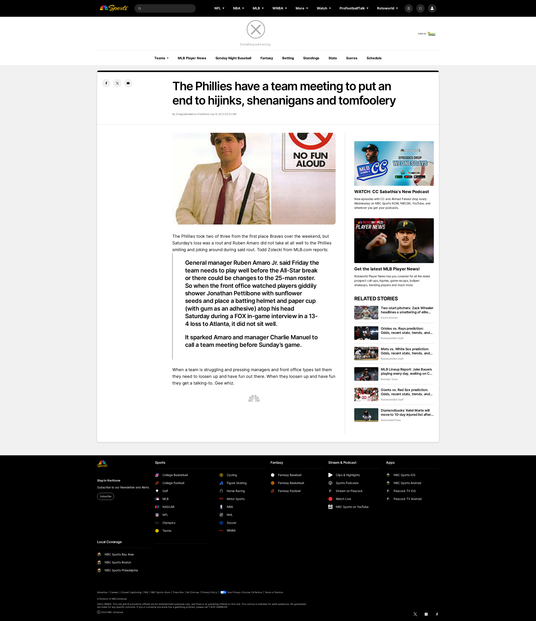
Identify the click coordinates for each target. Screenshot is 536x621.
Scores (351, 58)
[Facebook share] (106, 83)
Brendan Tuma (389, 379)
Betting (288, 58)
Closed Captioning (131, 592)
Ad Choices (192, 592)
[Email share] (128, 83)
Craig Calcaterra (186, 114)
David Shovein (389, 317)
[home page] (114, 8)
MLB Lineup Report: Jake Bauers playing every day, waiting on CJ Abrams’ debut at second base (406, 371)
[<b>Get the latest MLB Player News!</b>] (394, 240)
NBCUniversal (119, 598)
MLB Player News (192, 58)
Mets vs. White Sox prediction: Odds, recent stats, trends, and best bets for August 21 (405, 351)
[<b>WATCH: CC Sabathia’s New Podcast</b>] (394, 163)
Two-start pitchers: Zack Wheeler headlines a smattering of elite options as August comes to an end (407, 310)
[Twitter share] (117, 83)
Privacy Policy (209, 592)
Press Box (178, 592)
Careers (114, 592)
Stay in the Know (108, 480)
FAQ (146, 592)
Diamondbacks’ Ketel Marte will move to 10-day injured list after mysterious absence (406, 412)
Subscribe (105, 496)
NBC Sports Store (160, 592)
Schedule (374, 58)
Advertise (102, 592)
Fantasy (266, 58)
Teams (159, 58)
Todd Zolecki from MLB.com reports (292, 249)
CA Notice (256, 592)
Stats (333, 58)
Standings (311, 58)
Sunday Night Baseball (233, 58)
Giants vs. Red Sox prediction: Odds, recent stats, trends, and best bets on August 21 (405, 392)
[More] (409, 8)
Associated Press (391, 420)
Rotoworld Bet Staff (392, 338)
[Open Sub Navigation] (223, 8)
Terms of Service (274, 592)
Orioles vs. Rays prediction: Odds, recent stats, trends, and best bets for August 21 (405, 330)
